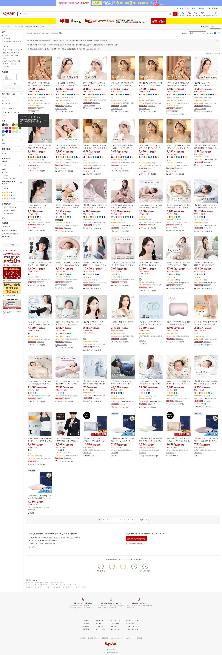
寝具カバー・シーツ (57, 582)
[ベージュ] (16, 124)
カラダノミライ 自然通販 (65, 111)
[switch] (20, 182)
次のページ (143, 520)
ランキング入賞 (35, 105)
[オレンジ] (13, 128)
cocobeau (144, 344)
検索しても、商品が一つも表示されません (44, 543)
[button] (214, 9)
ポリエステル (6, 103)
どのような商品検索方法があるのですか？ (44, 540)
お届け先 (4, 161)
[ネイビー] (6, 131)
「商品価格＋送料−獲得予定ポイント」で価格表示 (41, 33)
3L (15, 112)
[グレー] (6, 124)
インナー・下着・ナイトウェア (36, 585)
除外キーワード (7, 237)
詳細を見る (97, 49)
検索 (12, 88)
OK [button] (45, 120)
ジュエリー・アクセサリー (35, 587)
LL (12, 112)
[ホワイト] (10, 124)
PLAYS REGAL (90, 456)
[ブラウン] (13, 124)
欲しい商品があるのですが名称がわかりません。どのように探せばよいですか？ (55, 538)
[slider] (2, 80)
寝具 (46, 582)
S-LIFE (115, 456)
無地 (3, 144)
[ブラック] (3, 124)
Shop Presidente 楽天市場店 (150, 456)
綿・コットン (6, 100)
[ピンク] (3, 128)
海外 (8, 158)
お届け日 (4, 169)
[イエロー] (16, 128)
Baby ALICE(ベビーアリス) (204, 406)
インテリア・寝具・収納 (34, 582)
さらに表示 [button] (5, 66)
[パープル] (10, 131)
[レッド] (10, 128)
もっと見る (32, 547)
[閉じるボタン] (217, 41)
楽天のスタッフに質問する (136, 539)
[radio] (2, 35)
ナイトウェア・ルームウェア (69, 585)
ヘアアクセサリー (81, 587)
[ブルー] (3, 131)
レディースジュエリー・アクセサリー (59, 587)
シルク (4, 97)
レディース (53, 585)
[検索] (175, 14)
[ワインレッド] (6, 128)
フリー (5, 116)
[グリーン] (20, 128)
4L (19, 112)
